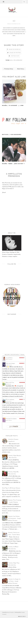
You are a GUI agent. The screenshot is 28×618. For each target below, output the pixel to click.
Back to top (21, 616)
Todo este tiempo (10, 363)
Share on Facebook (14, 49)
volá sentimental (17, 60)
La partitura (9, 357)
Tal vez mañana (10, 399)
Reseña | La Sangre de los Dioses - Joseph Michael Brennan (14, 581)
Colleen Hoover (9, 401)
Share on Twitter (15, 52)
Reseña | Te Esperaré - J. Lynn (12, 105)
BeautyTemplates (10, 612)
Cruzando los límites (11, 418)
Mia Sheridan (9, 384)
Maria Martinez (9, 420)
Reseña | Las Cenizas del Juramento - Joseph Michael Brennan (14, 518)
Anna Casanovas (9, 359)
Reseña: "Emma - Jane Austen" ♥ (13, 163)
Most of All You (10, 382)
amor (11, 60)
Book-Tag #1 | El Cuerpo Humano (11, 488)
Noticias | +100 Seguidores (11, 134)
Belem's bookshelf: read (14, 354)
